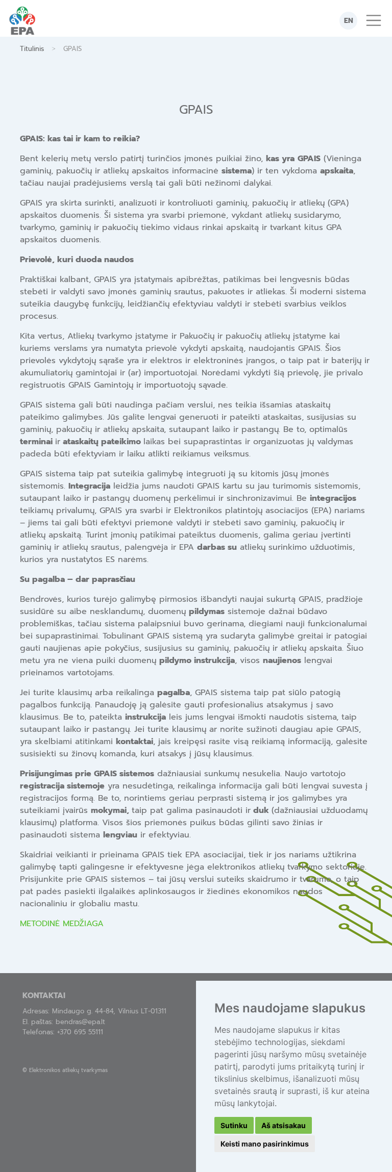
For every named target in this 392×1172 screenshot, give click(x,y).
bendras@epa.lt (80, 1022)
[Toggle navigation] (373, 20)
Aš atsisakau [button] (283, 1125)
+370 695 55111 (80, 1032)
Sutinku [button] (234, 1125)
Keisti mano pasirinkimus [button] (264, 1143)
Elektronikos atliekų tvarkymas (68, 1070)
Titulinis (32, 49)
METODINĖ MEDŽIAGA (62, 924)
